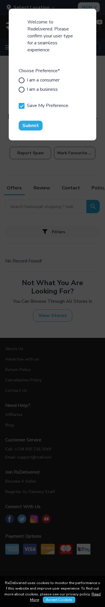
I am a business (42, 89)
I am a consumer (43, 80)
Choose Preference (39, 71)
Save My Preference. (48, 105)
